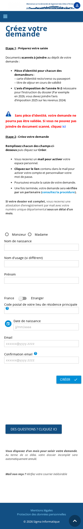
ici (64, 126)
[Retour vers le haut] (75, 521)
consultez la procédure (58, 192)
